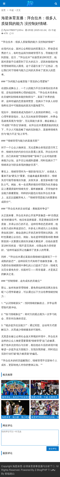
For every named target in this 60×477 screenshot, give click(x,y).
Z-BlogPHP (41, 470)
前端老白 (10, 473)
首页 (3, 10)
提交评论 (53, 448)
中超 (11, 10)
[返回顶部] (53, 469)
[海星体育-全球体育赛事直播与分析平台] (30, 4)
